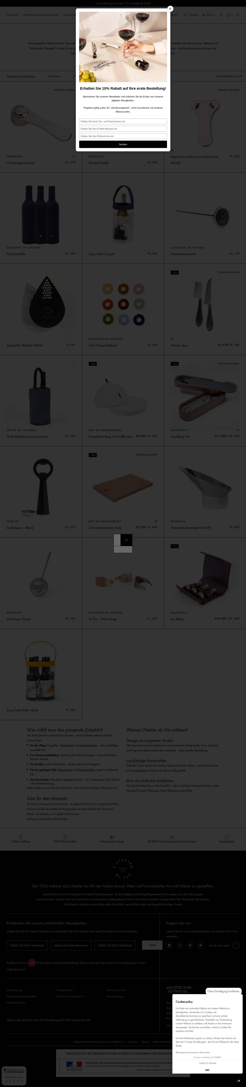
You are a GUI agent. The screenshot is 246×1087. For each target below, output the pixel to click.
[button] (238, 1081)
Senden (123, 144)
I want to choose (207, 1063)
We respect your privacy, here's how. (193, 1052)
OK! (207, 1070)
